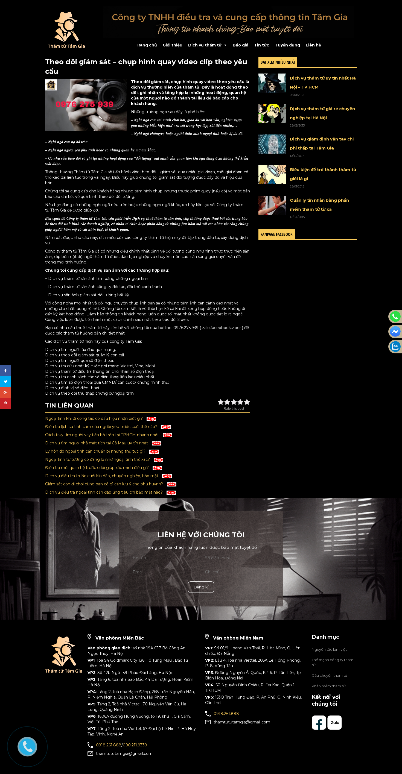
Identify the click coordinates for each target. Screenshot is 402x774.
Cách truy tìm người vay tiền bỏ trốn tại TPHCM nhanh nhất (102, 434)
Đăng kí (201, 587)
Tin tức (261, 45)
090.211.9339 (135, 745)
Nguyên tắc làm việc (330, 649)
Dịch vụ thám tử (205, 45)
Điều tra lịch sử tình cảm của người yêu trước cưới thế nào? (101, 426)
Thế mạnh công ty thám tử (332, 662)
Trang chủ (146, 45)
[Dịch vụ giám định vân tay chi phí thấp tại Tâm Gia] (272, 144)
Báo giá (240, 45)
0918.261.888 (108, 745)
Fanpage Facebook (277, 234)
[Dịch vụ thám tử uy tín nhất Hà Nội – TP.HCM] (272, 83)
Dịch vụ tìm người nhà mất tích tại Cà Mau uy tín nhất (97, 443)
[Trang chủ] (70, 30)
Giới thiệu (172, 45)
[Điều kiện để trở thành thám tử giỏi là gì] (272, 174)
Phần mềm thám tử (329, 686)
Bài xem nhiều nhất (278, 62)
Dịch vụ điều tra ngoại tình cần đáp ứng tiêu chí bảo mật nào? (104, 492)
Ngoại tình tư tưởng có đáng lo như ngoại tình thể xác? (98, 459)
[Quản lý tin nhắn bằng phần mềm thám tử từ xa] (272, 205)
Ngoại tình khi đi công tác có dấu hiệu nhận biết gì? (94, 418)
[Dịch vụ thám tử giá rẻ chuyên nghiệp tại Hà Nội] (272, 113)
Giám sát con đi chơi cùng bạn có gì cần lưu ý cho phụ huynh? (104, 484)
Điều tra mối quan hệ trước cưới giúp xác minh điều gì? (97, 467)
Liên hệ (313, 45)
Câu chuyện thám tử (329, 675)
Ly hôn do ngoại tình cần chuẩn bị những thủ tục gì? (96, 451)
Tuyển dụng (287, 45)
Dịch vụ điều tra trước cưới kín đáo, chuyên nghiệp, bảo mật (102, 475)
